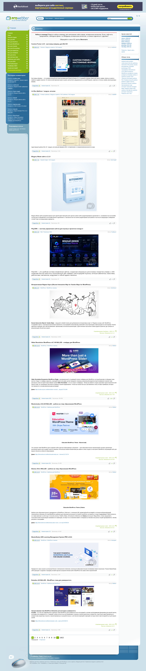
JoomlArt (131, 66)
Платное (42, 47)
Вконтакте (84, 39)
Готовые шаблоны (45, 94)
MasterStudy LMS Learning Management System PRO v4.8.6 (51, 537)
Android (123, 61)
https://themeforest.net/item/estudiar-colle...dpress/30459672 (51, 621)
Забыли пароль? (59, 18)
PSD (129, 68)
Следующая (42, 639)
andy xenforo (129, 61)
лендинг (134, 86)
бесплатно (124, 83)
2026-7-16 (36, 94)
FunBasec (113, 232)
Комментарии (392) (46, 398)
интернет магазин (126, 86)
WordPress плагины (52, 288)
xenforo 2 (135, 75)
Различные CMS (48, 232)
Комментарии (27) (46, 531)
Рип (122, 80)
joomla (131, 64)
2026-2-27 (36, 288)
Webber (114, 345)
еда (131, 85)
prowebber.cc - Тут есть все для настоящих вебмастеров (17, 18)
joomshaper (124, 68)
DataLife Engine (44, 160)
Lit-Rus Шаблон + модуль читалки (43, 91)
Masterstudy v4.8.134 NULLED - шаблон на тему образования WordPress (56, 404)
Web (41, 232)
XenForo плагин (125, 76)
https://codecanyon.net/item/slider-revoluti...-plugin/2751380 (51, 389)
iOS (128, 64)
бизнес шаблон (132, 83)
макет (123, 88)
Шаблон (123, 81)
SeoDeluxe (113, 288)
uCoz (122, 71)
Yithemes (124, 78)
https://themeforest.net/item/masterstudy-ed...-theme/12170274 (52, 454)
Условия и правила (54, 658)
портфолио (129, 90)
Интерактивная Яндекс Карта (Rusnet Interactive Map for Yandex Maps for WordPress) (61, 284)
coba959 (114, 94)
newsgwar (113, 540)
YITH (132, 76)
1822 (62, 638)
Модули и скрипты (50, 47)
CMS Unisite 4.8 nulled (20, 106)
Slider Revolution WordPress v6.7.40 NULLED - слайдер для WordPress (55, 342)
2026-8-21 (36, 47)
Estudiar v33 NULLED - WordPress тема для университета (51, 580)
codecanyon (124, 63)
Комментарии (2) (46, 336)
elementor (124, 64)
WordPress (43, 288)
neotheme (113, 47)
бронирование (125, 85)
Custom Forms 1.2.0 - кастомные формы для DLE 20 (49, 44)
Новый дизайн (47, 656)
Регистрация (49, 18)
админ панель (130, 81)
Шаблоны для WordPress (53, 407)
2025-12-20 (37, 345)
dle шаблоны (134, 63)
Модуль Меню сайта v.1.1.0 (40, 156)
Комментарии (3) (46, 223)
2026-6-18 (36, 232)
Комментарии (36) (46, 463)
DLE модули (59, 47)
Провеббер (39, 28)
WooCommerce (129, 71)
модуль (127, 88)
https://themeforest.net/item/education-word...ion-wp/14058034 (52, 522)
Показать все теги (126, 93)
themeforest (132, 70)
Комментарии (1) (46, 629)
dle (129, 63)
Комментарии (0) (46, 85)
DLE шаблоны (64, 94)
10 (55, 638)
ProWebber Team (37, 656)
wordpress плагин (133, 73)
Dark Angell (113, 160)
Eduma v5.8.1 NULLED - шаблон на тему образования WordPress (53, 469)
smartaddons (125, 70)
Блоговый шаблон (132, 78)
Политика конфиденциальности (39, 658)
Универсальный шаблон (131, 80)
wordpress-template (126, 75)
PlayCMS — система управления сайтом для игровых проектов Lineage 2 (57, 228)
